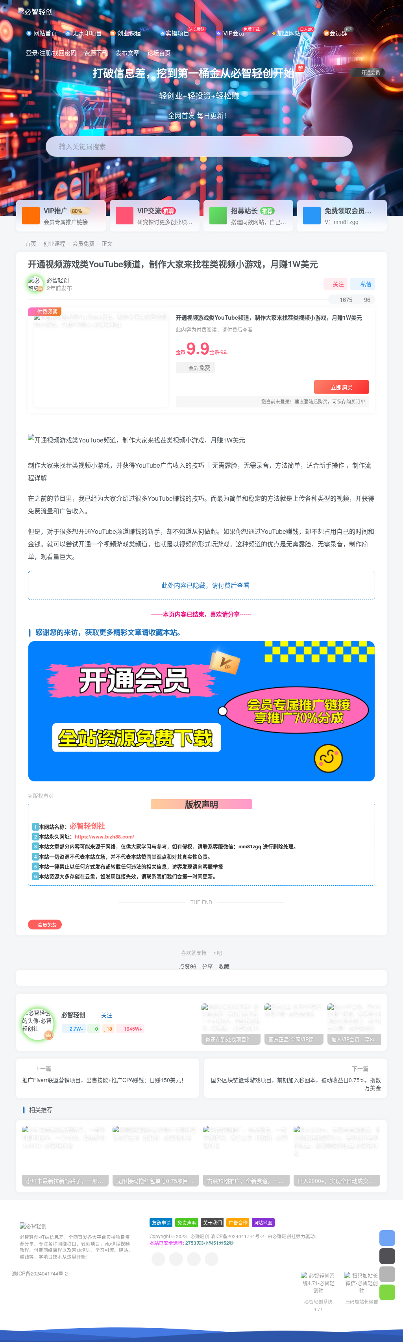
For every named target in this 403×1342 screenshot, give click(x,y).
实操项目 (185, 31)
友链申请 (161, 1222)
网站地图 (262, 1222)
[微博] (194, 1259)
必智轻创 (58, 280)
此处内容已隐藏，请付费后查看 (204, 585)
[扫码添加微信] (387, 1292)
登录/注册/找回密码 (51, 52)
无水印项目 (86, 33)
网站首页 (44, 33)
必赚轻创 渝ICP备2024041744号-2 (227, 1236)
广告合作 (238, 1222)
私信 (366, 284)
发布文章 (127, 52)
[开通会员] (387, 1256)
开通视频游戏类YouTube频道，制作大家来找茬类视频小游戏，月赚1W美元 (173, 263)
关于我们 (212, 1222)
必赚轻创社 (284, 1236)
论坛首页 (159, 52)
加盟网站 (295, 31)
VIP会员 (241, 31)
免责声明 (186, 1222)
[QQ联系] (176, 1259)
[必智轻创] (33, 1225)
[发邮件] (211, 1259)
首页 (30, 243)
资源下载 (96, 52)
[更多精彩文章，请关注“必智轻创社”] (201, 711)
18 (109, 1028)
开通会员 (370, 72)
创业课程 (132, 31)
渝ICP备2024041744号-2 (40, 1273)
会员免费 (83, 243)
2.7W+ (76, 1028)
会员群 (340, 31)
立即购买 (342, 387)
